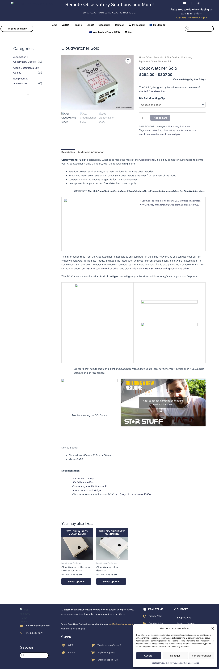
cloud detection (153, 130)
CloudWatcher (147, 159)
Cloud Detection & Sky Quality (163, 57)
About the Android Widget (87, 490)
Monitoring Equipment (179, 126)
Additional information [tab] (91, 152)
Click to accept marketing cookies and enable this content (163, 402)
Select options (76, 581)
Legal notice (193, 663)
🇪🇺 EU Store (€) (157, 25)
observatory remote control (177, 130)
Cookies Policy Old (160, 663)
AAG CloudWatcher (154, 91)
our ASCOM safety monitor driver (100, 268)
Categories (104, 25)
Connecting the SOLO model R (89, 486)
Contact (119, 25)
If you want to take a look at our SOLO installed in (165, 200)
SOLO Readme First (83, 482)
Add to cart (160, 117)
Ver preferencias (201, 655)
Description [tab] (68, 152)
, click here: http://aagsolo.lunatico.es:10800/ (176, 204)
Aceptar (148, 655)
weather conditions (161, 134)
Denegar (175, 655)
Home (54, 25)
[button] (212, 628)
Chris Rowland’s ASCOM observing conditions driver (160, 268)
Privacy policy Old (178, 663)
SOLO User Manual (83, 478)
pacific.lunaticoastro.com (122, 624)
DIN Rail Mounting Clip (152, 98)
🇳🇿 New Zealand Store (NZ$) (104, 32)
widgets (176, 134)
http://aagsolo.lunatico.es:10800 (133, 494)
